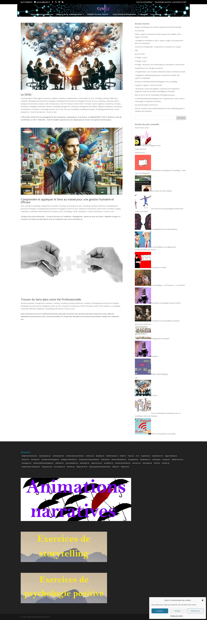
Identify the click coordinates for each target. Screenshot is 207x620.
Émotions (70, 467)
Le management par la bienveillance (164, 229)
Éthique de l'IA (82, 467)
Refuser (178, 611)
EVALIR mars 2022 (142, 128)
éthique (115, 467)
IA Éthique (24, 106)
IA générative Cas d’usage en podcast (149, 68)
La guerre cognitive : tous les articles (148, 85)
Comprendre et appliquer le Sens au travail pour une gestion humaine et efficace (67, 200)
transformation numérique (31, 467)
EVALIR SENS (78, 104)
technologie (147, 463)
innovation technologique (50, 459)
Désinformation (112, 456)
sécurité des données (122, 463)
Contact (167, 14)
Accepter (159, 611)
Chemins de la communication (69, 14)
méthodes (59, 463)
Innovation (35, 459)
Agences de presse (44, 98)
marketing (156, 459)
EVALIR (123, 456)
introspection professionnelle (89, 459)
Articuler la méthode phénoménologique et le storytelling (156, 81)
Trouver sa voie (51, 112)
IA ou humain (139, 31)
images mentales (171, 456)
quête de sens (96, 463)
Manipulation (145, 459)
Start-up (67, 109)
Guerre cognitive (98, 104)
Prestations (36, 109)
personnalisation (72, 463)
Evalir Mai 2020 (140, 149)
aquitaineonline (72, 98)
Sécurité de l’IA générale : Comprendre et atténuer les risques (158, 47)
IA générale (145, 456)
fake (136, 50)
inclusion (25, 459)
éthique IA (125, 467)
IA (137, 456)
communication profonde (74, 456)
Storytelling (74, 109)
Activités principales (27, 303)
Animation (62, 98)
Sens (57, 109)
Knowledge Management (61, 106)
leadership (105, 459)
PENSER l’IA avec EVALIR (97, 14)
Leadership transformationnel (39, 211)
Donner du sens (91, 101)
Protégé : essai (140, 61)
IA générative (157, 456)
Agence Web (32, 98)
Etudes (41, 104)
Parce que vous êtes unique (161, 191)
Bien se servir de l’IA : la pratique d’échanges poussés (155, 95)
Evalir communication (52, 104)
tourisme (165, 463)
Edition (116, 101)
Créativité (24, 101)
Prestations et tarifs (158, 267)
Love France (156, 14)
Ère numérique (59, 467)
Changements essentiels (42, 14)
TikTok (157, 463)
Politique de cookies (176, 616)
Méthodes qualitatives (105, 106)
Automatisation (44, 456)
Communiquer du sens (86, 98)
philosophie (84, 463)
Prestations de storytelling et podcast (165, 321)
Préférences (195, 611)
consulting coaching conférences (106, 98)
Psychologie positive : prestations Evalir (170, 2)
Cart (136, 378)
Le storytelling (115, 306)
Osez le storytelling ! (144, 2)
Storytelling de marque (87, 109)
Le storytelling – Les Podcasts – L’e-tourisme (168, 285)
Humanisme (109, 104)
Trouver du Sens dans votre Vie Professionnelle (51, 299)
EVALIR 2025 (140, 152)
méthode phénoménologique (43, 463)
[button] (203, 600)
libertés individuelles (119, 459)
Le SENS (26, 94)
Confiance (90, 456)
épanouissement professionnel (99, 467)
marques (166, 459)
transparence (47, 467)
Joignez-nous (156, 145)
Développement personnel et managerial (70, 101)
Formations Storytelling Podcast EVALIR (166, 303)
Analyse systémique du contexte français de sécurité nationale (158, 27)
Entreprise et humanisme (29, 104)
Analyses (55, 98)
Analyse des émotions (29, 456)
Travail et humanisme (37, 112)
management (133, 459)
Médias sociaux (177, 459)
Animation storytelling (32, 206)
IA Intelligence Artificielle (37, 106)
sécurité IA (136, 463)
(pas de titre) (140, 54)
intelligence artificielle (69, 459)
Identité (49, 106)
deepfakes (100, 456)
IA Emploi (117, 104)
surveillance (108, 463)
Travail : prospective (79, 211)
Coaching (24, 98)
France (131, 456)
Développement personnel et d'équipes (42, 101)
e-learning (101, 101)
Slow (61, 109)
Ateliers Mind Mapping (159, 374)
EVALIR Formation (66, 104)
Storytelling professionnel (124, 14)
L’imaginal (143, 14)
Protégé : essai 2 (141, 57)
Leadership (74, 106)
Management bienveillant (88, 106)
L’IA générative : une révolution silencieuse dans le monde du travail (160, 72)
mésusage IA (26, 463)
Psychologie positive (47, 109)
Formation (87, 104)
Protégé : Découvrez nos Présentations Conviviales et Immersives (159, 64)
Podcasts (154, 356)
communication (58, 456)
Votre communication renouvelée (163, 434)
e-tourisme (109, 101)
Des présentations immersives (146, 105)
